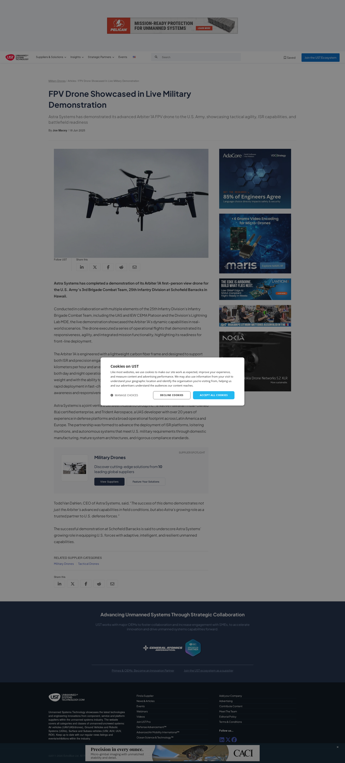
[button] (124, 395)
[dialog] (172, 381)
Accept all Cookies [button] (214, 395)
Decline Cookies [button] (171, 395)
